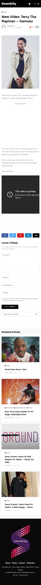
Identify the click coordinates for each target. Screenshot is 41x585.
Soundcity (11, 26)
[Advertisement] (20, 126)
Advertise (31, 563)
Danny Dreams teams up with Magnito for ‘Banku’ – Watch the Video (19, 459)
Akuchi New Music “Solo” (16, 369)
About (7, 563)
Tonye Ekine (9, 372)
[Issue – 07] (20, 541)
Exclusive (9, 408)
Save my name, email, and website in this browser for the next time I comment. (20, 300)
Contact (21, 563)
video (5, 12)
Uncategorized (20, 408)
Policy (14, 563)
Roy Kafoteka (9, 417)
